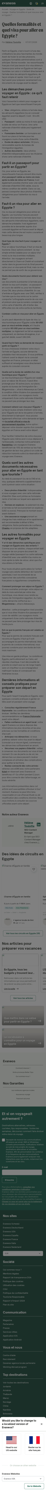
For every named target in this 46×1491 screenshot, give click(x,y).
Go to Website (34, 1486)
